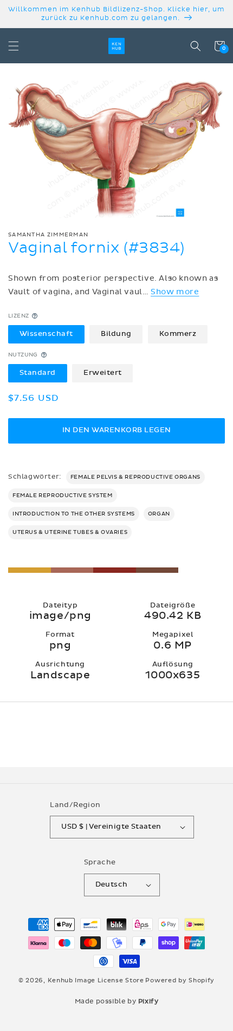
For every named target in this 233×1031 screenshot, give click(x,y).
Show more (175, 291)
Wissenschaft (46, 333)
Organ (159, 514)
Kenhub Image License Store (96, 980)
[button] (13, 46)
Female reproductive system (62, 495)
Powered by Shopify (180, 980)
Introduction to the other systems (73, 514)
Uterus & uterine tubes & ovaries (69, 532)
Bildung (116, 333)
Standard (38, 372)
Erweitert (102, 372)
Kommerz (178, 333)
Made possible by (117, 1001)
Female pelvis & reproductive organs (135, 477)
